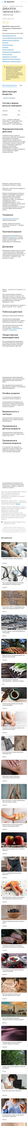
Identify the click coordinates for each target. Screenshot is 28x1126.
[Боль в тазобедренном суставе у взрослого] (14, 868)
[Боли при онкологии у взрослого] (14, 1085)
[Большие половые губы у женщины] (14, 553)
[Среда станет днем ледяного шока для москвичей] (14, 1061)
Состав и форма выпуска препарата (12, 38)
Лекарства (4, 6)
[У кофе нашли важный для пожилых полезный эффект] (14, 698)
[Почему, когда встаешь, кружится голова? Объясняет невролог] (14, 1037)
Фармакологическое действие (10, 40)
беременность (13, 237)
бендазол (6, 98)
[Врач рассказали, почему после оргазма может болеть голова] (14, 988)
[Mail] (5, 2)
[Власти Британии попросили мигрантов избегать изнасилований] (14, 1013)
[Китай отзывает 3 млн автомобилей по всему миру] (14, 626)
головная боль (12, 330)
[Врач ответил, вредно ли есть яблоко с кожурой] (14, 843)
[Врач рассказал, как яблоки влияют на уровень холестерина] (14, 650)
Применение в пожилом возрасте (11, 61)
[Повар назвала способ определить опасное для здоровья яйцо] (14, 819)
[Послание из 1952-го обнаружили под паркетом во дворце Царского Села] (14, 601)
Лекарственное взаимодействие (11, 52)
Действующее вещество (9, 35)
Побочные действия (8, 49)
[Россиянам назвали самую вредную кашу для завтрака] (14, 964)
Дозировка (5, 47)
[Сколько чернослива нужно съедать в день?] (14, 916)
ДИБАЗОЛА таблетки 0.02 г (16, 6)
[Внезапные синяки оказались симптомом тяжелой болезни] (14, 771)
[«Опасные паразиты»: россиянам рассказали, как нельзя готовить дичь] (14, 940)
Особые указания (7, 54)
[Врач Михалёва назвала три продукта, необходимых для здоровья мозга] (14, 892)
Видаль (18, 504)
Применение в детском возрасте (11, 59)
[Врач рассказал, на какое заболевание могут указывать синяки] (14, 795)
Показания (5, 42)
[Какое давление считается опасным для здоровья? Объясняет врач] (14, 577)
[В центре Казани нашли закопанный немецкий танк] (14, 747)
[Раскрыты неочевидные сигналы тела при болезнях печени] (14, 722)
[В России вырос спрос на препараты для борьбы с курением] (14, 1109)
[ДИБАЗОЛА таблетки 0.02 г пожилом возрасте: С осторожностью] (7, 22)
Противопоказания (7, 45)
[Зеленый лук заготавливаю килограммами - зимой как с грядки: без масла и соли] (14, 674)
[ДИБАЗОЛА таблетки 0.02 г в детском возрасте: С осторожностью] (3, 22)
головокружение (17, 328)
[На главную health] (10, 2)
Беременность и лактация (9, 56)
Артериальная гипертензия (10, 219)
